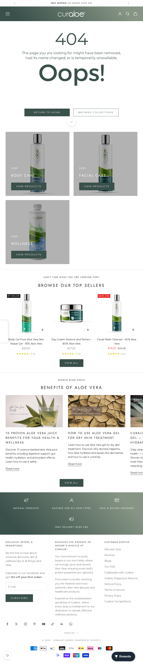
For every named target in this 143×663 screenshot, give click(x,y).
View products (28, 186)
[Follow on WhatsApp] (71, 624)
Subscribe (19, 598)
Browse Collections (96, 112)
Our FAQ (109, 566)
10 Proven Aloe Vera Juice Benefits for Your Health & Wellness (32, 438)
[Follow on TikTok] (52, 624)
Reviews (109, 555)
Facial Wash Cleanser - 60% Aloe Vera (116, 341)
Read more (12, 468)
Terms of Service (114, 589)
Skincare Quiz (112, 549)
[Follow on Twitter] (16, 624)
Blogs (107, 560)
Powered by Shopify (88, 640)
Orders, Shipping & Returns (120, 578)
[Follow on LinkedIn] (61, 624)
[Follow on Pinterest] (34, 624)
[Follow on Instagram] (25, 624)
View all (71, 362)
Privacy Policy (112, 595)
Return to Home (47, 112)
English (70, 633)
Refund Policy (113, 584)
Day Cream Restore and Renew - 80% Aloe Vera (71, 341)
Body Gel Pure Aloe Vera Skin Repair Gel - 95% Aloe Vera (26, 341)
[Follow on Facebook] (7, 624)
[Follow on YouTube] (43, 624)
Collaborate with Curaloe (119, 572)
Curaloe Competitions (117, 601)
